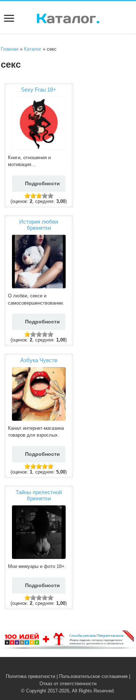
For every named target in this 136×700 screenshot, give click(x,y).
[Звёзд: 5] (50, 196)
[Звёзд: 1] (27, 196)
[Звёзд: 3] (39, 196)
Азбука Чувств (38, 360)
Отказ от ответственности (68, 683)
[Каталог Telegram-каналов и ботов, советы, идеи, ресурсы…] (68, 17)
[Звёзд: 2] (33, 196)
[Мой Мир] (79, 667)
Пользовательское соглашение (93, 676)
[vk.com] (64, 667)
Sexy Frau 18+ (38, 89)
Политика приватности (30, 676)
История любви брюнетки (38, 225)
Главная (9, 49)
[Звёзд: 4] (45, 196)
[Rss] (57, 667)
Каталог (32, 49)
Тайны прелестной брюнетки (39, 495)
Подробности (42, 183)
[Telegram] (72, 667)
